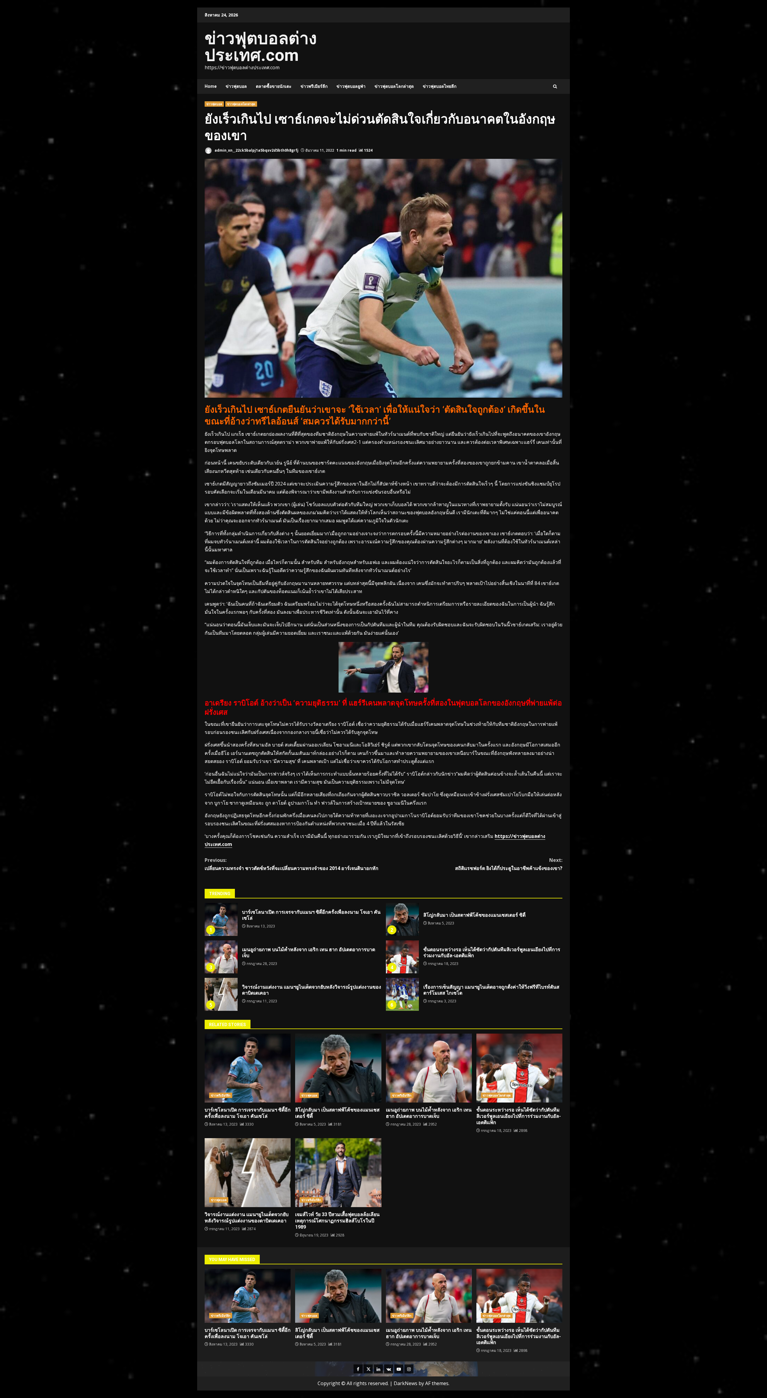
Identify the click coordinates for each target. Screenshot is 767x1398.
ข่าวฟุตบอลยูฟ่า (351, 86)
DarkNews (405, 1383)
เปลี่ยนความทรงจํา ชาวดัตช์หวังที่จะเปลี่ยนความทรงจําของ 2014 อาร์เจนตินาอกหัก (291, 864)
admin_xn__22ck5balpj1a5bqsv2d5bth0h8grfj (256, 150)
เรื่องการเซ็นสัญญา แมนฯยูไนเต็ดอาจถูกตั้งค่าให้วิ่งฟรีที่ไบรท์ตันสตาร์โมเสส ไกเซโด (402, 994)
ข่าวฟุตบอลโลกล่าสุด (394, 86)
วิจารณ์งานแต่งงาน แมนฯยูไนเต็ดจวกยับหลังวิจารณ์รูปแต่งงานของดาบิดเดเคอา (221, 994)
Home (211, 86)
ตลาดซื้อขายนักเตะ (274, 86)
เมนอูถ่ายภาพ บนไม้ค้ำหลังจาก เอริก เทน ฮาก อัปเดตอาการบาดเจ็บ (221, 956)
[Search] (555, 86)
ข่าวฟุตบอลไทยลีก (439, 86)
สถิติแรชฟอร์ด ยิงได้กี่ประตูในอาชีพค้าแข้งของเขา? (508, 864)
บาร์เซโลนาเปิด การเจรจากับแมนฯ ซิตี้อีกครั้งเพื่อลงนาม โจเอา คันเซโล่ (221, 919)
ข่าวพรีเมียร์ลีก (314, 86)
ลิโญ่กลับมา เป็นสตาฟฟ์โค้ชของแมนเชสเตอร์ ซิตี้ (402, 919)
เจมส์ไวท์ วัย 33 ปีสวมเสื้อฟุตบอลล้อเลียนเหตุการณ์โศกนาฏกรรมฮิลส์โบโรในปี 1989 (338, 1172)
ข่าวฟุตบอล (236, 86)
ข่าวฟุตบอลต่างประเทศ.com (261, 46)
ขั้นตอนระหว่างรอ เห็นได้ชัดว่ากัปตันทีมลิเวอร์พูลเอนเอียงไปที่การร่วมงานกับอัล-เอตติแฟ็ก (402, 956)
